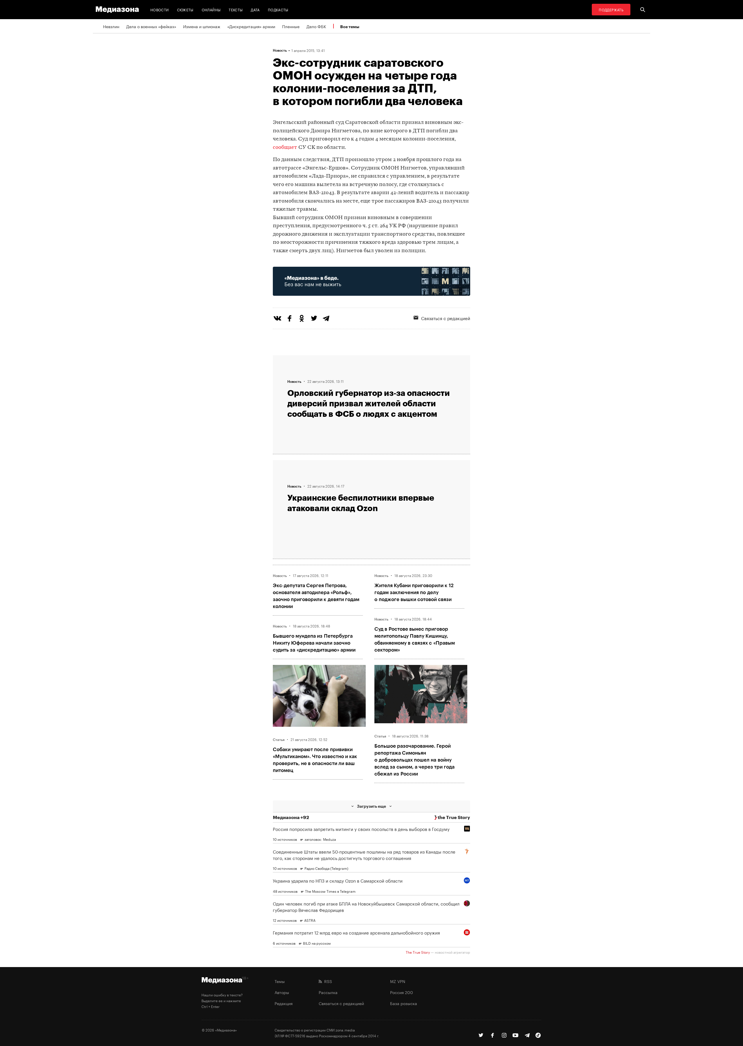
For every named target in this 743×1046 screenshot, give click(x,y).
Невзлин (111, 26)
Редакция (284, 1003)
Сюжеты (185, 9)
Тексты (236, 9)
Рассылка (328, 992)
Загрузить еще (371, 806)
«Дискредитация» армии (251, 26)
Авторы (282, 992)
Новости (159, 9)
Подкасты (278, 9)
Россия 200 (401, 992)
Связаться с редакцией (445, 317)
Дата (255, 9)
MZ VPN (397, 981)
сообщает (285, 147)
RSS (327, 981)
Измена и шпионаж (201, 26)
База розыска (403, 1003)
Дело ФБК (316, 26)
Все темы (349, 26)
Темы (280, 981)
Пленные (291, 26)
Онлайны (211, 9)
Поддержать (611, 9)
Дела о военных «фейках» (151, 26)
